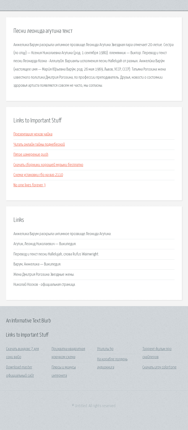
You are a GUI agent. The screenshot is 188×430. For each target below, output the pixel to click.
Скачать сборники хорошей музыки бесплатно (48, 165)
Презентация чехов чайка (32, 134)
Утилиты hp (105, 349)
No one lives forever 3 (29, 185)
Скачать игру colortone (159, 367)
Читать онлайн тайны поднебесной (39, 145)
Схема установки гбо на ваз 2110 (38, 175)
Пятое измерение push (30, 155)
